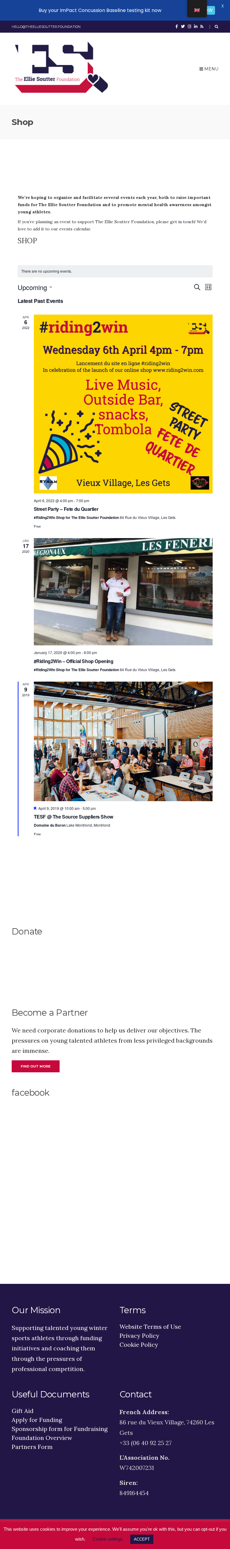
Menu (210, 69)
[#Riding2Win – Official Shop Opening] (123, 591)
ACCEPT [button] (142, 1539)
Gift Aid (23, 1410)
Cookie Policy (138, 1344)
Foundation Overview (42, 1437)
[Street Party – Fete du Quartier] (123, 404)
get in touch (182, 221)
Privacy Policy (139, 1335)
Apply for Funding (37, 1419)
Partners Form (32, 1446)
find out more (36, 1066)
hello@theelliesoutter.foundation (46, 27)
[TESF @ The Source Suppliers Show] (123, 741)
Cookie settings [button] (108, 1539)
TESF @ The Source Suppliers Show (73, 816)
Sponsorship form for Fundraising (60, 1428)
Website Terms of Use (150, 1326)
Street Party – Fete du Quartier (66, 508)
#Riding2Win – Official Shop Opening (74, 661)
